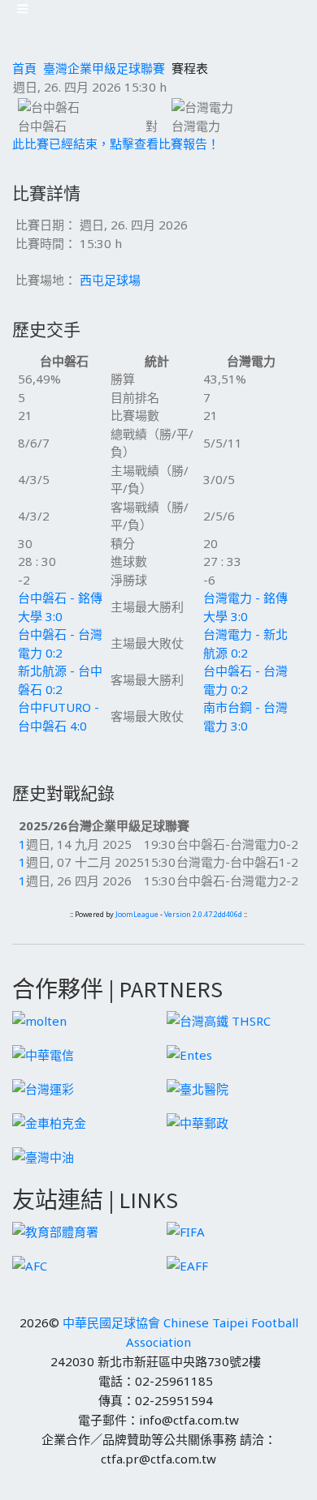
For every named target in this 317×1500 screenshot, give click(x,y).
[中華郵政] (197, 1121)
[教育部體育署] (55, 1230)
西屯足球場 (110, 280)
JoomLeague (136, 914)
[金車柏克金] (49, 1121)
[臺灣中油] (43, 1155)
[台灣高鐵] (219, 1019)
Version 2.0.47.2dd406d (203, 914)
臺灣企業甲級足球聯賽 (104, 68)
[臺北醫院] (197, 1087)
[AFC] (29, 1264)
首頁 (24, 68)
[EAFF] (187, 1264)
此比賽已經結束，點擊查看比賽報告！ (115, 143)
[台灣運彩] (43, 1087)
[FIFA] (186, 1230)
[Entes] (189, 1053)
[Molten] (39, 1019)
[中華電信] (43, 1053)
